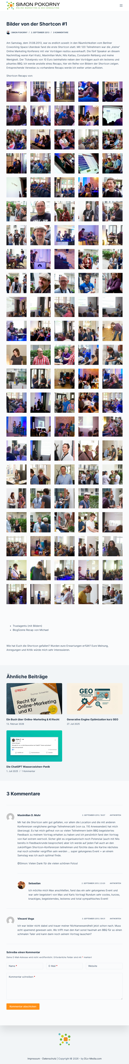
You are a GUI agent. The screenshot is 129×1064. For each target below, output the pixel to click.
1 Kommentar (28, 771)
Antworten (115, 815)
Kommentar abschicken (23, 1006)
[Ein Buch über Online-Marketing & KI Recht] (34, 698)
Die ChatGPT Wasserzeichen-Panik (28, 766)
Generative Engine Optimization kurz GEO (92, 719)
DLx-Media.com (93, 1058)
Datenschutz (49, 1058)
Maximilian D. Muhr (29, 815)
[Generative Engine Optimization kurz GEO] (95, 698)
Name (13, 965)
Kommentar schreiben (22, 976)
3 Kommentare (60, 32)
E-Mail (53, 965)
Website (92, 965)
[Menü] (121, 5)
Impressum (34, 1058)
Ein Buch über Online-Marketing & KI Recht (32, 719)
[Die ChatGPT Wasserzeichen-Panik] (34, 746)
